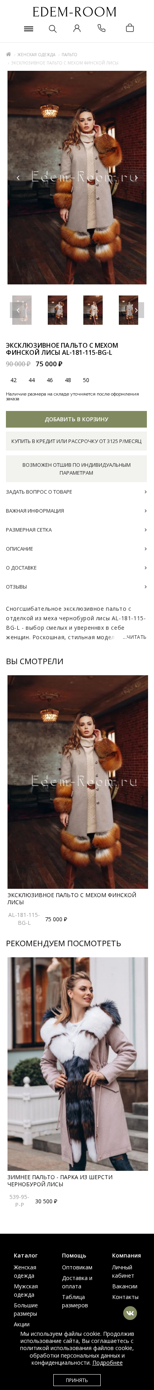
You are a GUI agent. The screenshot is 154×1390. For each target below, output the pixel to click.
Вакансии (124, 1286)
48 (68, 380)
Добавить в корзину (76, 419)
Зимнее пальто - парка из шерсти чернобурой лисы (60, 1180)
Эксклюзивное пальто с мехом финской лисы (72, 898)
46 (50, 380)
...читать (135, 637)
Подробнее (107, 1362)
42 (13, 380)
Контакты (125, 1297)
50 (86, 380)
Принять (77, 1380)
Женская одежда (36, 54)
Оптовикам (77, 1267)
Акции (22, 1324)
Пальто (69, 54)
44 (31, 380)
